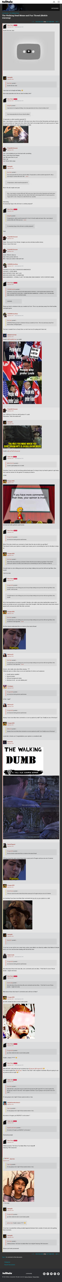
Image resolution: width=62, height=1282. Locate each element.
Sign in (4, 1257)
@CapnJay (18, 1070)
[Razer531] (5, 742)
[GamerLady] (5, 956)
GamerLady (10, 955)
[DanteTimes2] (5, 845)
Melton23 (10, 654)
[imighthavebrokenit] (5, 1103)
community (29, 1273)
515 (42, 21)
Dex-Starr (10, 25)
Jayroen (12, 1159)
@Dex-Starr (10, 1223)
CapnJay (10, 456)
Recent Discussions (9, 1264)
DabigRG (10, 77)
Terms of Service (28, 1277)
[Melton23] (5, 655)
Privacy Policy (36, 1277)
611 (57, 21)
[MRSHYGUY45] (5, 335)
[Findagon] (5, 687)
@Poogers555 (39, 1068)
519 (53, 21)
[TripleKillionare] (5, 149)
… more (26, 176)
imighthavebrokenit (13, 1102)
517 (47, 21)
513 (37, 21)
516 (45, 21)
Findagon (10, 686)
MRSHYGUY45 (11, 335)
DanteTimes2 (11, 844)
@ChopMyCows (12, 339)
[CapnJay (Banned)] (5, 457)
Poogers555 (10, 481)
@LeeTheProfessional (14, 451)
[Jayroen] (6, 1158)
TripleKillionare (12, 148)
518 (50, 21)
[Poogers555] (5, 481)
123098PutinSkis (12, 264)
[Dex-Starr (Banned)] (5, 26)
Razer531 (10, 741)
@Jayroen (31, 1068)
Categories (54, 8)
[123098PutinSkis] (5, 265)
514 (39, 21)
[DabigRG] (5, 78)
